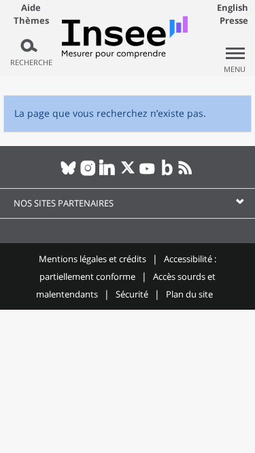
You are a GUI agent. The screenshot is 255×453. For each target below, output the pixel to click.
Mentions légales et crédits (92, 259)
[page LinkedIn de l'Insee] (107, 173)
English (232, 7)
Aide (31, 7)
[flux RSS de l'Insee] (186, 173)
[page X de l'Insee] (127, 173)
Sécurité (132, 294)
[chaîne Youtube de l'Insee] (147, 173)
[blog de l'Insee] (166, 173)
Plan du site (189, 294)
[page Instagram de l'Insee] (88, 173)
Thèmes (31, 20)
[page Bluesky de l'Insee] (68, 173)
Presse (234, 20)
